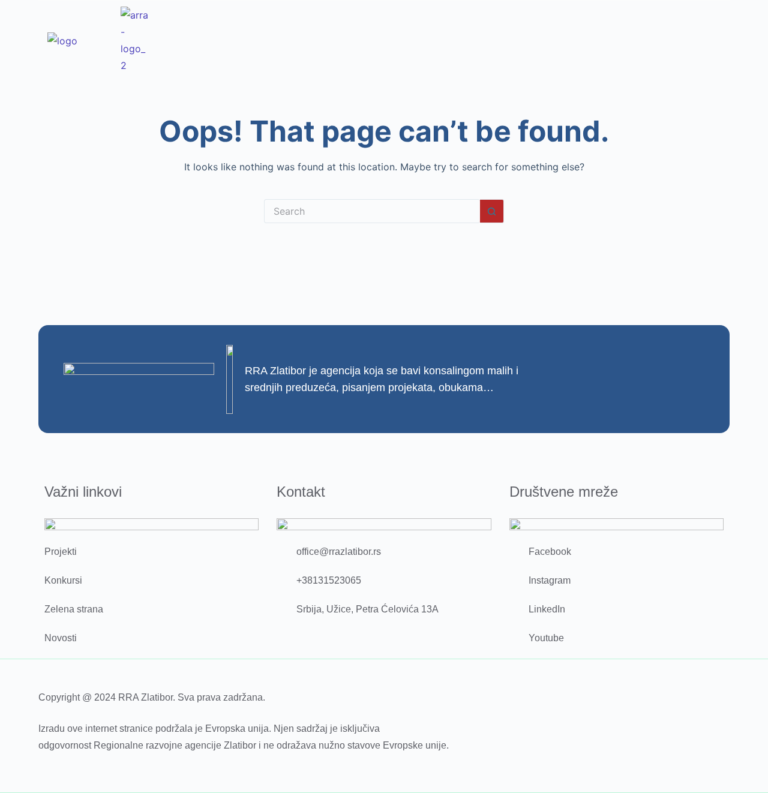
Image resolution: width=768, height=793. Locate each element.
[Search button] (492, 211)
